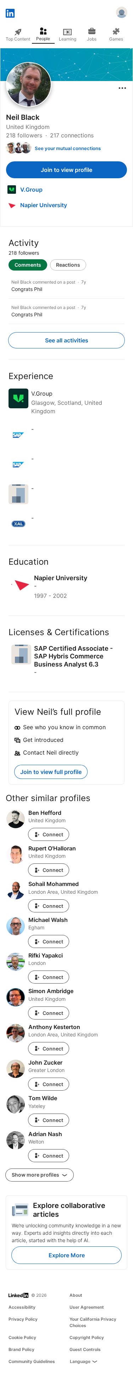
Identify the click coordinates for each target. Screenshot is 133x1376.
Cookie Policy (22, 1337)
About (76, 1295)
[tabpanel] (66, 297)
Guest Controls (85, 1349)
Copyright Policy (87, 1337)
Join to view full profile (51, 771)
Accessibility (22, 1307)
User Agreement (87, 1307)
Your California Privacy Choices (93, 1322)
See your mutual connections (68, 148)
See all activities (66, 340)
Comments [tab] (28, 265)
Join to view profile (66, 169)
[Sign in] (121, 13)
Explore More (67, 1255)
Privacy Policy (23, 1319)
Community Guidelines (32, 1361)
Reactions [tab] (68, 265)
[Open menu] (122, 88)
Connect (53, 834)
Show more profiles (36, 1175)
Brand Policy (21, 1349)
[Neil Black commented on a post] (66, 285)
